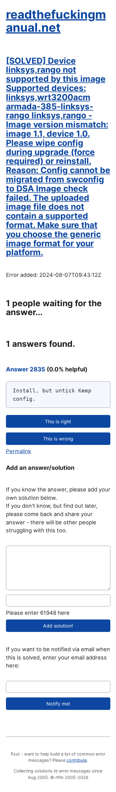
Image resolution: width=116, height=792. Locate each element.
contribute (77, 760)
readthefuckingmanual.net (56, 21)
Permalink (18, 451)
